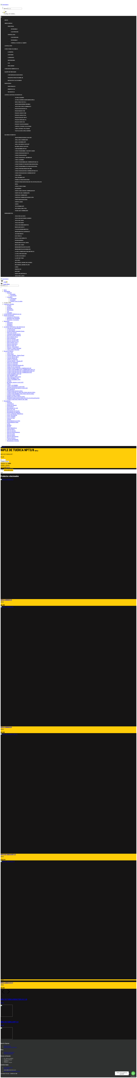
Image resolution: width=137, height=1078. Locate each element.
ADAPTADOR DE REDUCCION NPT (17, 388)
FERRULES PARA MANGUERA (16, 396)
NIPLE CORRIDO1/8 (6, 600)
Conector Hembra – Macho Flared (15, 355)
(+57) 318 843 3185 (8, 1067)
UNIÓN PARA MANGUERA (15, 391)
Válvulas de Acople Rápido (14, 328)
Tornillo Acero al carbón (18, 42)
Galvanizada (14, 31)
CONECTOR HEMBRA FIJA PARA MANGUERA (20, 393)
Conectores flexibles (11, 49)
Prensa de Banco (11, 438)
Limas (8, 423)
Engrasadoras (10, 406)
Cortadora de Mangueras (15, 75)
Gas (9, 63)
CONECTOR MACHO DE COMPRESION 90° (19, 372)
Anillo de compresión (12, 359)
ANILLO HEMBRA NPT (13, 379)
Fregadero (11, 65)
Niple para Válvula (11, 332)
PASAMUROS (11, 389)
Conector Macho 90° (12, 358)
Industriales (11, 86)
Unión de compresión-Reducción (15, 365)
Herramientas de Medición (13, 412)
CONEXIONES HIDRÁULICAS (12, 68)
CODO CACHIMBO (12, 385)
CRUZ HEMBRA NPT (13, 378)
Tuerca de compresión (12, 362)
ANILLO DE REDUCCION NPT (16, 386)
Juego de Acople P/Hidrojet (14, 335)
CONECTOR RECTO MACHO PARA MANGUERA (21, 392)
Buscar (5, 8)
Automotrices (10, 403)
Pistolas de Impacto (12, 405)
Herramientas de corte (12, 408)
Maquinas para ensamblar (15, 77)
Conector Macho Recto (13, 356)
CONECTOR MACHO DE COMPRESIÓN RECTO (20, 371)
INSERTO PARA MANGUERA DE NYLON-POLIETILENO (23, 398)
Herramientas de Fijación (13, 411)
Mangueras (8, 83)
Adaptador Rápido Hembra (14, 334)
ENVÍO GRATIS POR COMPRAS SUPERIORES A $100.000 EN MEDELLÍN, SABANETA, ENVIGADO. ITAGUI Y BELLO (30, 2)
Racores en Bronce (10, 134)
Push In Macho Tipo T (12, 342)
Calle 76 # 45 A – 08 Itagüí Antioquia (12, 1071)
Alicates (9, 419)
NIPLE (9, 384)
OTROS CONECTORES (13, 395)
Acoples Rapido (11, 329)
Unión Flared (10, 354)
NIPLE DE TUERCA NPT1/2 (8, 854)
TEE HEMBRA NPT (12, 375)
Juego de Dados (11, 435)
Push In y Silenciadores (13, 346)
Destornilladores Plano (12, 422)
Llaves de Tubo (11, 418)
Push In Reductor (11, 338)
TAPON (9, 381)
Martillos (9, 425)
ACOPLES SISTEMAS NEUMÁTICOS (13, 94)
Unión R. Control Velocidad (14, 348)
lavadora (10, 52)
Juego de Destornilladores (13, 432)
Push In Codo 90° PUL (13, 341)
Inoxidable (14, 29)
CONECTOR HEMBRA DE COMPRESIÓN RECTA (21, 369)
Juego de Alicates (11, 430)
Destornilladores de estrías (13, 421)
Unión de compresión (12, 364)
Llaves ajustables (11, 416)
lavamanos (11, 57)
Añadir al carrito (4, 461)
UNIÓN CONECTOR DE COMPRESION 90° (19, 368)
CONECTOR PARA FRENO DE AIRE (17, 399)
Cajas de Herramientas (12, 439)
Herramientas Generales (13, 440)
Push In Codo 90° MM (12, 339)
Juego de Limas (11, 433)
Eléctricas (9, 402)
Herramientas (9, 213)
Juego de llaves (11, 429)
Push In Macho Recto (12, 337)
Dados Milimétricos (12, 428)
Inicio (6, 20)
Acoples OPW (8, 45)
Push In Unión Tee (11, 345)
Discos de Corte (11, 409)
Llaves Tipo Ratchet (12, 415)
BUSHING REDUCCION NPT (15, 382)
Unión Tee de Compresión (13, 366)
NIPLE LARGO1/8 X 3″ (7, 983)
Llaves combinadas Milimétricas (15, 413)
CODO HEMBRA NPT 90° (14, 374)
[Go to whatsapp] (133, 1073)
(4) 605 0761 (6, 1068)
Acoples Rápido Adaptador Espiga (15, 331)
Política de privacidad (8, 1053)
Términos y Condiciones (9, 1052)
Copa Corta (10, 352)
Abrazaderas (8, 23)
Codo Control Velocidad (13, 349)
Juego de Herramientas (12, 436)
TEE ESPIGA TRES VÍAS (14, 376)
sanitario (10, 54)
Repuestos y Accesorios (15, 80)
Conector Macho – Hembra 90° (15, 361)
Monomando (11, 60)
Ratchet (9, 426)
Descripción (8, 470)
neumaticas (11, 92)
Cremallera (11, 34)
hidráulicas (11, 89)
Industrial (11, 26)
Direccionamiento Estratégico (10, 1047)
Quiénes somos (7, 1046)
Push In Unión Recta (12, 344)
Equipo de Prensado (10, 72)
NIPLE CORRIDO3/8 (6, 727)
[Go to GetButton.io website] (133, 1076)
